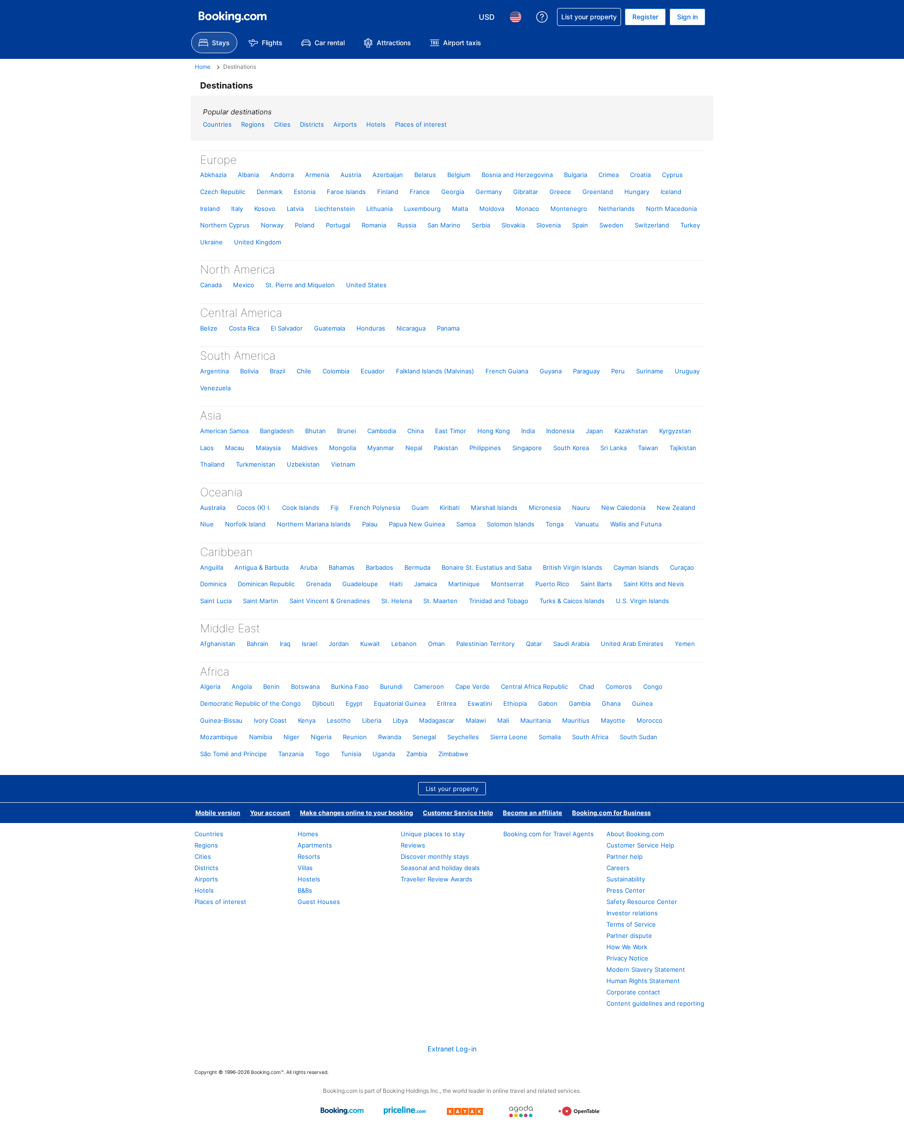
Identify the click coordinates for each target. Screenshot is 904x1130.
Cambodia (381, 431)
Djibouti (323, 703)
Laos (207, 448)
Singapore (527, 448)
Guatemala (329, 328)
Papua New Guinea (417, 524)
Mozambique (219, 737)
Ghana (611, 703)
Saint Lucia (216, 601)
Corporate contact (633, 992)
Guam (420, 507)
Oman (436, 643)
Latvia (295, 208)
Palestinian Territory (485, 643)
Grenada (318, 584)
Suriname (649, 371)
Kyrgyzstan (675, 431)
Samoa (466, 524)
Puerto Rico (552, 584)
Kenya (306, 720)
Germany (489, 191)
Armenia (317, 174)
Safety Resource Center (641, 901)
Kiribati (450, 507)
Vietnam (343, 464)
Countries (217, 124)
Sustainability (625, 879)
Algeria (210, 686)
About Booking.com (635, 834)
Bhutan (315, 431)
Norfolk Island (245, 524)
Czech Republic (222, 191)
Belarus (425, 174)
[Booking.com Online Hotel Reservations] (232, 17)
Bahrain (257, 643)
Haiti (396, 584)
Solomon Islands (510, 524)
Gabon (547, 703)
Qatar (534, 643)
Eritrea (446, 703)
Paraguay (586, 371)
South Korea (571, 448)
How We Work (626, 947)
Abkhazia (213, 174)
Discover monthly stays (435, 856)
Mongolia (342, 448)
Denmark (269, 191)
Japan (594, 431)
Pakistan (446, 448)
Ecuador (373, 371)
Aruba (308, 567)
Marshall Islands (494, 507)
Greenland (597, 191)
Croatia (640, 174)
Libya (400, 720)
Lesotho (339, 720)
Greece (560, 191)
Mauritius (575, 720)
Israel (309, 643)
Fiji (335, 507)
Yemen (685, 643)
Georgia (452, 191)
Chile (304, 371)
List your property (452, 788)
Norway (272, 225)
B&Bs (305, 890)
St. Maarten (440, 601)
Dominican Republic (266, 584)
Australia (213, 507)
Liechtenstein (335, 208)
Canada (211, 285)
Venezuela (215, 388)
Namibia (260, 737)
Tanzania (291, 754)
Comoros (618, 686)
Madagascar (436, 720)
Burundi (391, 686)
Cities (282, 124)
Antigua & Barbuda (261, 567)
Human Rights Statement (643, 981)
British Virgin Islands (572, 567)
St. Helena (396, 601)
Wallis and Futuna (636, 524)
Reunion (355, 737)
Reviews (413, 845)
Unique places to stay (433, 834)
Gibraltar (525, 191)
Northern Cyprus (225, 225)
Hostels (309, 879)
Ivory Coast (270, 720)
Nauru (581, 507)
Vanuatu (587, 524)
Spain (580, 225)
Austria (350, 174)
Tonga (555, 524)
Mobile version (217, 812)
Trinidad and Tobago (498, 601)
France (420, 191)
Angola (242, 686)
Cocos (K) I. (254, 507)
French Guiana (506, 371)
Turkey (690, 225)
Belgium (458, 174)
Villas (305, 868)
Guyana (551, 371)
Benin (271, 686)
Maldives (305, 448)
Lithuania (379, 208)
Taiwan (648, 448)
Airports (345, 124)
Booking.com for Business (611, 812)
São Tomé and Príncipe (233, 754)
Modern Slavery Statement (645, 969)
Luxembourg (422, 208)
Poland (305, 225)
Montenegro (568, 208)
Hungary (636, 191)
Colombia (336, 371)
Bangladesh (277, 431)
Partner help (624, 856)
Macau (234, 448)
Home (202, 66)
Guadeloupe (360, 584)
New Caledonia (623, 507)
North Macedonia (671, 208)
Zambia (416, 754)
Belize (209, 328)
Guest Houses (319, 901)
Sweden (611, 225)
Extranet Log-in (452, 1049)
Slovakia (513, 225)
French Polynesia (375, 507)
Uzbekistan (303, 464)
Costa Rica (244, 328)
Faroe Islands (346, 191)
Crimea (608, 174)
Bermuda (417, 567)
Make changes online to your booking (356, 812)
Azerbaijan (387, 174)
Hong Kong (493, 431)
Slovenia (548, 225)
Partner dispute (629, 935)
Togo (322, 754)
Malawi (476, 720)
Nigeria (321, 737)
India (528, 431)
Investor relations (632, 913)
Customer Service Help (458, 812)
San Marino (444, 225)
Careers (618, 868)
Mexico (243, 285)
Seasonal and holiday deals (440, 868)
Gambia (579, 703)
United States (366, 285)
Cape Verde (472, 686)
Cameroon (429, 686)
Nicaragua (411, 328)
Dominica (213, 584)
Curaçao (682, 567)
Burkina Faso (350, 686)
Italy (237, 208)
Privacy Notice (627, 958)
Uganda (383, 754)
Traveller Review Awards (436, 879)
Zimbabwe (453, 754)
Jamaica (425, 584)
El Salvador (287, 328)
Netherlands (616, 208)
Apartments (315, 845)
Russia (406, 225)
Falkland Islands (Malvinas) (435, 371)
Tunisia (351, 754)
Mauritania (535, 720)
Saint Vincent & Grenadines (330, 601)
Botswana (305, 686)
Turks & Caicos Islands (572, 601)
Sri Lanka (613, 448)
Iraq (285, 643)
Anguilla (211, 567)
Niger (291, 737)
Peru (618, 371)
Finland (387, 191)
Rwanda (389, 737)
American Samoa (224, 431)
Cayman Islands (636, 567)
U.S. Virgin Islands (642, 601)
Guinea (642, 703)
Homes (308, 834)
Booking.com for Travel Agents (548, 834)
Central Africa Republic (534, 686)
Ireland (210, 208)
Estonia (304, 191)
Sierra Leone (508, 737)
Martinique (464, 584)
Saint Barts (596, 584)
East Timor (450, 431)
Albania (248, 174)
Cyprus (672, 174)
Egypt (354, 703)
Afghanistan (217, 643)
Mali (503, 720)
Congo (652, 686)
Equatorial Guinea (400, 703)
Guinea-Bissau (221, 720)
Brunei (346, 431)
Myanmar (380, 448)
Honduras (370, 328)
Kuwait (370, 643)
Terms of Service (631, 924)
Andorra (282, 174)
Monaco (527, 208)
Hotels (376, 124)
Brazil (277, 371)
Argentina (214, 371)
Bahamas (342, 567)
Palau (370, 524)
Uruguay (687, 371)
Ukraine (211, 242)
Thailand (212, 464)
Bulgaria (575, 174)
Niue (207, 524)
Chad (586, 686)
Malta (460, 208)
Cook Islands (300, 507)
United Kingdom (257, 242)
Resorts (309, 856)
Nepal (413, 448)
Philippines (485, 448)
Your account (270, 812)
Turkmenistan (255, 464)
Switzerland (652, 225)
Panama (448, 328)
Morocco (649, 720)
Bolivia (249, 371)
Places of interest (421, 124)
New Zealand (676, 507)
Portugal (338, 225)
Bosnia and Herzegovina (517, 174)
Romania (374, 225)
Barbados (379, 567)
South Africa (590, 737)
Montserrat (507, 584)
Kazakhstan (631, 431)
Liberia (371, 720)
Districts (312, 124)
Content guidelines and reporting (655, 1003)
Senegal (424, 737)
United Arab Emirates (632, 643)
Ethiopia (515, 703)
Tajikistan (683, 448)
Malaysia (268, 448)
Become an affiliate (532, 812)
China (415, 431)
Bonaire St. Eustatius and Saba (487, 567)
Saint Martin (260, 601)
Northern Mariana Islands (314, 524)
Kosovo (264, 208)
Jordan (339, 643)
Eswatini (480, 703)
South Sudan (638, 737)
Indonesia (560, 431)
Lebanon (404, 643)
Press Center (625, 890)
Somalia (550, 737)
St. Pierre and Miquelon (300, 285)
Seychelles (463, 737)
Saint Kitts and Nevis (653, 584)
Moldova (491, 208)
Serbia (481, 225)
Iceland (671, 191)
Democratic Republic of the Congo (250, 703)
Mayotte (613, 720)
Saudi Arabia (571, 643)
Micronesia (545, 507)
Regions (253, 124)
